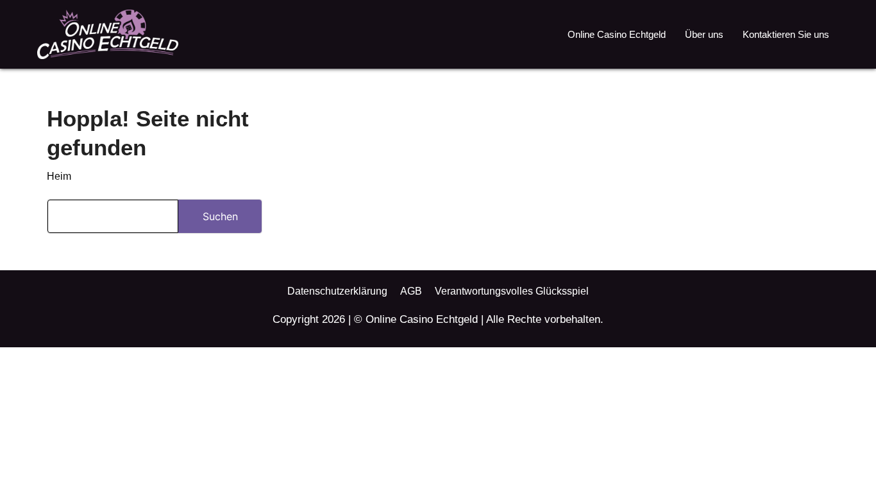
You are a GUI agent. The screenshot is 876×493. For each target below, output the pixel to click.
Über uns (704, 34)
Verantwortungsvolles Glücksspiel (512, 291)
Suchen (220, 216)
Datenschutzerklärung (337, 291)
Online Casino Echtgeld (617, 34)
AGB (411, 291)
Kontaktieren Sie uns (786, 34)
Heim (59, 176)
